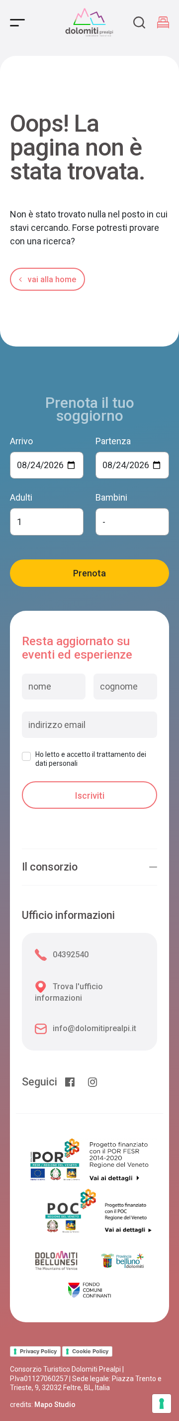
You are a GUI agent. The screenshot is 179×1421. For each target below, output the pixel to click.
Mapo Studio (55, 1405)
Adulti (21, 497)
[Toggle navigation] (17, 22)
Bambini (111, 497)
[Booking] (163, 22)
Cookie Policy (90, 1351)
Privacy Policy (38, 1351)
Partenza (113, 441)
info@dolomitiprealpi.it (94, 1028)
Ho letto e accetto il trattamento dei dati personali (90, 758)
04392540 (71, 954)
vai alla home (51, 279)
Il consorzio (50, 867)
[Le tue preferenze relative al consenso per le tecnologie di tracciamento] (161, 1403)
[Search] (139, 22)
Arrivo (21, 441)
